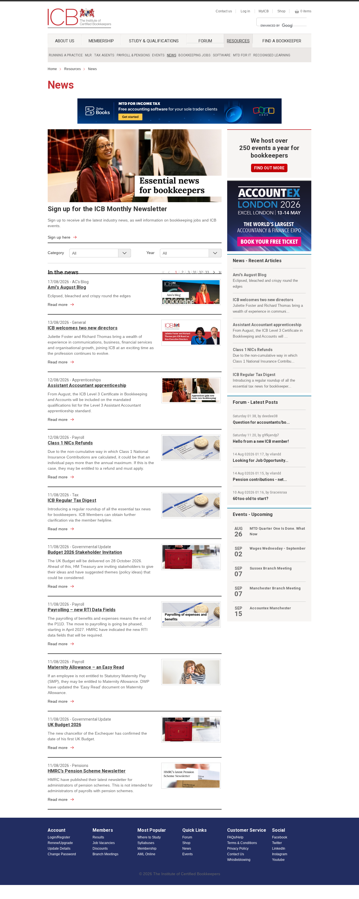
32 (201, 272)
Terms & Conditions (242, 843)
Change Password (62, 854)
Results (98, 837)
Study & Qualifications (154, 40)
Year (150, 252)
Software (222, 55)
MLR (88, 55)
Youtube (278, 860)
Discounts (100, 848)
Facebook (279, 837)
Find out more (269, 168)
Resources (238, 40)
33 (207, 272)
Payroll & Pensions (133, 55)
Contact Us (235, 854)
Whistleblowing (238, 860)
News (171, 55)
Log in (245, 11)
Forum (205, 40)
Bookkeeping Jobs (194, 55)
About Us (64, 40)
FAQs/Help (235, 837)
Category (56, 252)
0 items (305, 11)
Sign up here (59, 237)
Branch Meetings (105, 854)
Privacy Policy (237, 848)
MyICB (264, 11)
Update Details (59, 848)
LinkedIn (278, 848)
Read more (58, 304)
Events (158, 55)
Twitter (277, 843)
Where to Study (149, 837)
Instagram (279, 854)
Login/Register (59, 837)
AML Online (146, 854)
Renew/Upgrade (60, 843)
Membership (101, 40)
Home (52, 69)
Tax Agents (104, 55)
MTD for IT (242, 55)
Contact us (224, 11)
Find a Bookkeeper (282, 40)
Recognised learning (271, 55)
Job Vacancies (104, 843)
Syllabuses (145, 843)
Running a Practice (66, 55)
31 (195, 272)
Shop (281, 11)
